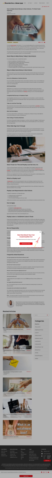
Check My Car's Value (26, 243)
